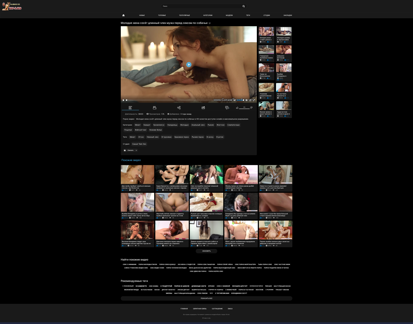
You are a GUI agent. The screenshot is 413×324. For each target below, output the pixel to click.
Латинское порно (256, 286)
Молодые (184, 125)
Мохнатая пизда (131, 290)
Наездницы (172, 125)
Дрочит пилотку (168, 290)
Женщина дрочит (239, 286)
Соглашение (217, 309)
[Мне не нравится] (251, 108)
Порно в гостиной (246, 290)
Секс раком (202, 293)
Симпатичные (233, 125)
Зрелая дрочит (183, 290)
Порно (123, 15)
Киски (157, 290)
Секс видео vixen (157, 268)
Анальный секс (198, 125)
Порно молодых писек (148, 264)
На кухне (259, 290)
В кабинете (141, 286)
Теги (248, 15)
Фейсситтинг (140, 130)
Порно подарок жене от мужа (276, 268)
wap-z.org (207, 318)
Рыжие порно (198, 137)
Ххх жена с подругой (186, 264)
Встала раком (146, 290)
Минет (138, 125)
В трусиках (167, 137)
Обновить (206, 251)
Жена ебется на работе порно (249, 268)
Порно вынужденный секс (224, 268)
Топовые (162, 15)
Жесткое (220, 125)
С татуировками (222, 293)
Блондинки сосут (239, 293)
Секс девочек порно (198, 271)
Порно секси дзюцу (167, 264)
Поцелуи (128, 130)
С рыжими (269, 289)
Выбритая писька (199, 290)
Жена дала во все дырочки (200, 268)
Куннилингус (158, 125)
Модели (229, 15)
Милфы (169, 293)
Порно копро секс (216, 271)
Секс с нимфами (129, 264)
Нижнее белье (155, 130)
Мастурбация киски (282, 286)
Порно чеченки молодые (176, 268)
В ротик (220, 137)
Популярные (184, 15)
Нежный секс (153, 137)
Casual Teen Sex (139, 144)
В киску (210, 137)
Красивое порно (182, 137)
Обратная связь (199, 309)
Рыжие (211, 125)
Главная (184, 309)
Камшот (147, 125)
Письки (268, 286)
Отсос (141, 137)
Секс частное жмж (282, 264)
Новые (142, 15)
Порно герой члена (225, 264)
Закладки (288, 15)
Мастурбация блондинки (184, 293)
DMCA (230, 309)
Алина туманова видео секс (136, 268)
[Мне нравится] (237, 108)
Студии (267, 15)
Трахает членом (282, 290)
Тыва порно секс (265, 264)
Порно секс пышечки (206, 264)
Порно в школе (181, 286)
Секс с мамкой (223, 286)
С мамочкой (230, 290)
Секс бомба (153, 286)
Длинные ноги (199, 286)
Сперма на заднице (215, 289)
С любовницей (128, 286)
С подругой (166, 286)
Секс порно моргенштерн (245, 264)
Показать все (206, 298)
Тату (211, 293)
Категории (207, 15)
